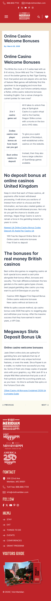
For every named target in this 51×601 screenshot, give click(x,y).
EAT (8, 525)
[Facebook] (18, 8)
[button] (38, 16)
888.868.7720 (12, 3)
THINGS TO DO (14, 530)
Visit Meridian (18, 592)
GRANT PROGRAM (15, 546)
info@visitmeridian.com (35, 3)
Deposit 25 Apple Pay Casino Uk (19, 231)
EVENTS (11, 535)
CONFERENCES (14, 540)
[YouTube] (26, 8)
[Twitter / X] (22, 8)
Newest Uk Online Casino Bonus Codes (22, 227)
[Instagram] (33, 8)
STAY (9, 519)
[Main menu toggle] (6, 16)
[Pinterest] (29, 8)
